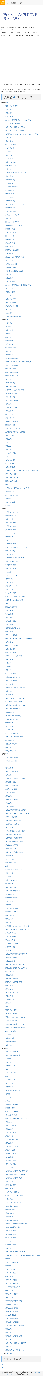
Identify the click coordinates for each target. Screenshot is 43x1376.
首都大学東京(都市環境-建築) (15, 558)
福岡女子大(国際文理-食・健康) (15, 596)
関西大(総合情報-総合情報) (14, 222)
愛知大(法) (9, 379)
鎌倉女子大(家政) (11, 1164)
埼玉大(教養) (10, 659)
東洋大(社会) (10, 642)
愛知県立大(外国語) (12, 1280)
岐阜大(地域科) (10, 940)
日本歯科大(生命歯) (12, 1104)
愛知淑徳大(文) (10, 491)
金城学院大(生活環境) (12, 1192)
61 (2, 29)
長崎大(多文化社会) (12, 1115)
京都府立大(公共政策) (12, 250)
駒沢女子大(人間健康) (12, 1294)
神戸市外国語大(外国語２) (14, 1301)
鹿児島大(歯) (10, 344)
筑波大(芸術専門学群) (12, 400)
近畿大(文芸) (10, 873)
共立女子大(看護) (11, 530)
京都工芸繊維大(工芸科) (13, 891)
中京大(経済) (10, 246)
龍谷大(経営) (10, 726)
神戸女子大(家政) (11, 453)
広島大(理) (9, 796)
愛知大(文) (9, 764)
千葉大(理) (9, 442)
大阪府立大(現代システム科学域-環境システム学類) (22, 470)
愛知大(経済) (10, 884)
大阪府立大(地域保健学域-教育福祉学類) (18, 362)
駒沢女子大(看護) (11, 1031)
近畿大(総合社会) (11, 516)
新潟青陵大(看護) (11, 1185)
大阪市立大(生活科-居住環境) (15, 390)
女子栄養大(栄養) (11, 863)
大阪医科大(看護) (11, 232)
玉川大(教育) (10, 152)
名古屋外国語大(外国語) (13, 628)
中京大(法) (9, 663)
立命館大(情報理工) (12, 187)
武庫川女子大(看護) (12, 761)
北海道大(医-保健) (11, 1020)
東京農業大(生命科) (12, 421)
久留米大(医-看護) (11, 789)
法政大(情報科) (10, 435)
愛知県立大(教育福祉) (12, 845)
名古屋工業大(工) (11, 579)
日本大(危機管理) (11, 1042)
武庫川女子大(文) (11, 369)
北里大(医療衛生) (11, 1210)
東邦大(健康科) (10, 859)
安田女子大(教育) (11, 544)
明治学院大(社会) (11, 166)
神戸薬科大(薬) (10, 740)
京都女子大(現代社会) (12, 155)
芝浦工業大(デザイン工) (13, 575)
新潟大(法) (9, 1003)
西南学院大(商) (10, 712)
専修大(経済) (10, 856)
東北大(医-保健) (10, 533)
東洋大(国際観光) (11, 302)
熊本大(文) (9, 603)
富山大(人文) (10, 1069)
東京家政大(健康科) (12, 1311)
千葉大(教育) (10, 1188)
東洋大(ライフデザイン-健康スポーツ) (17, 813)
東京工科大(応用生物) (12, 908)
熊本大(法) (9, 439)
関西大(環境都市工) (12, 607)
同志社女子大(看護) (12, 264)
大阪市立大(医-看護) (12, 719)
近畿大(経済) (10, 109)
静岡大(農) (9, 1332)
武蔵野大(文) (10, 950)
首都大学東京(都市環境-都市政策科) (17, 1224)
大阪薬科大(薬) (10, 180)
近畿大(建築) (10, 610)
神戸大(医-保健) (10, 281)
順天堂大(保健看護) (12, 817)
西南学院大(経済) (11, 568)
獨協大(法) (9, 1329)
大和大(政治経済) (11, 1132)
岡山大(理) (9, 1062)
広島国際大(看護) (11, 782)
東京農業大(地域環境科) (13, 1013)
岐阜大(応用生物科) (12, 645)
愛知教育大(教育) (11, 1213)
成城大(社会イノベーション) (14, 141)
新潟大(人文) (10, 989)
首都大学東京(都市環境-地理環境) (16, 810)
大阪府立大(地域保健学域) (14, 1178)
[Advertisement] (21, 60)
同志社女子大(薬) (11, 526)
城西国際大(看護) (11, 1160)
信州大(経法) (10, 1157)
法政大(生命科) (10, 243)
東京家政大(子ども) (12, 992)
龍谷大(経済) (10, 582)
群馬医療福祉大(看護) (12, 1322)
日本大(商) (9, 449)
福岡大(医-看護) (10, 502)
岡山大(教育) (10, 996)
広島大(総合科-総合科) (13, 215)
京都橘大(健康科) (11, 1108)
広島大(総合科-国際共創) (13, 123)
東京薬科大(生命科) (12, 586)
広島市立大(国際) (11, 1073)
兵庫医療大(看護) (11, 621)
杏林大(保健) (10, 768)
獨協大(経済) (10, 1129)
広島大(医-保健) (10, 792)
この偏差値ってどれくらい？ (18, 2)
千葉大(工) (9, 456)
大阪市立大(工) (10, 460)
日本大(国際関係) (11, 1125)
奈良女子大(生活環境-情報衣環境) (16, 1343)
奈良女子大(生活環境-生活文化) (15, 127)
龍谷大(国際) (10, 260)
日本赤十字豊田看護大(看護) (14, 737)
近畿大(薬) (9, 113)
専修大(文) (9, 905)
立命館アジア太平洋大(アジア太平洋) (17, 488)
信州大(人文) (10, 730)
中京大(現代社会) (11, 1199)
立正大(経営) (10, 1217)
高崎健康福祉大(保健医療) (14, 1336)
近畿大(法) (9, 670)
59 (7, 1048)
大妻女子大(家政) (11, 1269)
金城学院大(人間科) (12, 1283)
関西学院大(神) (10, 971)
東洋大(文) (9, 327)
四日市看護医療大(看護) (13, 1287)
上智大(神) (9, 572)
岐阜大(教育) (10, 1290)
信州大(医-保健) (10, 1080)
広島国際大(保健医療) (12, 1234)
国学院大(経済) (10, 292)
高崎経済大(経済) (11, 1153)
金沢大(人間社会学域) (12, 365)
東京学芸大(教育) (11, 418)
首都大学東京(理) (11, 887)
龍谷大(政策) (10, 684)
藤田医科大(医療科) (12, 978)
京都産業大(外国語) (12, 1206)
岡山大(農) (9, 775)
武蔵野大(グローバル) (12, 376)
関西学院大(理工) (11, 236)
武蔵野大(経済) (10, 1150)
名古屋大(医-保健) (11, 393)
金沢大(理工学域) (11, 652)
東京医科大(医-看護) (12, 106)
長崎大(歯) (9, 334)
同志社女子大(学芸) (12, 512)
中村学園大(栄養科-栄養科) (14, 702)
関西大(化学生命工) (12, 481)
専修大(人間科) (10, 288)
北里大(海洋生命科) (12, 1318)
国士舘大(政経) (10, 1346)
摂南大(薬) (9, 1259)
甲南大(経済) (10, 537)
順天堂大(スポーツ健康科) (14, 656)
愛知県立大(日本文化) (12, 943)
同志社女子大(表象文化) (13, 407)
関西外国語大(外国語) (12, 495)
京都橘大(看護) (10, 229)
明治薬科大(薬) (10, 239)
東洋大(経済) (10, 901)
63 (7, 102)
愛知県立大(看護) (11, 1238)
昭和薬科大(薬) (10, 190)
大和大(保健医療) (11, 1315)
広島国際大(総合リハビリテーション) (17, 926)
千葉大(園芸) (10, 554)
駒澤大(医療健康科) (12, 771)
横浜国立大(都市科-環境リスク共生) (17, 173)
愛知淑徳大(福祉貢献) (12, 306)
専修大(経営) (10, 1087)
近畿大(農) (9, 274)
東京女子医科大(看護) (12, 1262)
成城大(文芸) (10, 411)
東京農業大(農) (10, 383)
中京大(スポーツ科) (12, 912)
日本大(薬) (9, 691)
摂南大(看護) (10, 1276)
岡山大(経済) (10, 278)
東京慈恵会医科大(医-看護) (14, 225)
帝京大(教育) (10, 1297)
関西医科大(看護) (11, 674)
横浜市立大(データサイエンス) (15, 778)
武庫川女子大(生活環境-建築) (15, 1325)
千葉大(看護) (10, 341)
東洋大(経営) (10, 695)
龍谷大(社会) (10, 1339)
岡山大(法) (9, 137)
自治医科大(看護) (11, 386)
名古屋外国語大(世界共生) (14, 358)
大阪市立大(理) (10, 947)
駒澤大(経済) (10, 919)
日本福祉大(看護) (11, 1231)
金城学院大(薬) (10, 894)
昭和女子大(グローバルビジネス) (16, 870)
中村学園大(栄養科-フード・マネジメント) (19, 1118)
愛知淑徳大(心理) (11, 348)
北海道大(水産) (10, 551)
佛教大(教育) (10, 176)
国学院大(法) (10, 159)
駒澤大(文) (9, 484)
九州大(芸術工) (10, 197)
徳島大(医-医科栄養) (12, 1111)
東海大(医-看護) (10, 467)
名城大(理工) (10, 1035)
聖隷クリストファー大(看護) (14, 1195)
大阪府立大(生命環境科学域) (14, 600)
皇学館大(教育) (10, 1038)
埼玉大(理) (9, 1248)
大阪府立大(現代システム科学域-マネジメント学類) (22, 134)
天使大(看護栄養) (11, 936)
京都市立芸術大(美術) (12, 799)
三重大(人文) (10, 540)
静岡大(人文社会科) (12, 785)
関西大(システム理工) (12, 414)
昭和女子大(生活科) (12, 474)
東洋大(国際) (10, 355)
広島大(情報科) (10, 1167)
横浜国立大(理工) (11, 194)
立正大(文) (9, 1059)
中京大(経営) (10, 169)
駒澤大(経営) (10, 614)
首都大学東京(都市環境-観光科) (15, 964)
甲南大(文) (9, 446)
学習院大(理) (10, 253)
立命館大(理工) (10, 183)
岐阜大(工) (9, 1076)
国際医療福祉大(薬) (12, 757)
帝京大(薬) (9, 1045)
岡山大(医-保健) (10, 961)
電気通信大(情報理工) (12, 957)
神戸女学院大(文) (11, 1245)
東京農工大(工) (10, 649)
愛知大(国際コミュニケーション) (16, 204)
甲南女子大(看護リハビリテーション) (17, 547)
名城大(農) (9, 337)
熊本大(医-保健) (10, 1066)
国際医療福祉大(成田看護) (14, 834)
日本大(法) (9, 218)
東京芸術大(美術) (11, 849)
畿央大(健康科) (10, 1006)
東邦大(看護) (10, 827)
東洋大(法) (9, 617)
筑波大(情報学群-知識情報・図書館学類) (18, 285)
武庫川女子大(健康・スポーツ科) (16, 705)
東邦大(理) (9, 1241)
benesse (9, 1353)
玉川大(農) (9, 877)
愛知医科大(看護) (11, 145)
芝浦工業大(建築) (11, 211)
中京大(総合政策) (11, 463)
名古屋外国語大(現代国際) (14, 316)
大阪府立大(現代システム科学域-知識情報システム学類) (23, 1255)
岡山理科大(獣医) (11, 267)
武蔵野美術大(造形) (12, 1146)
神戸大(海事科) (10, 806)
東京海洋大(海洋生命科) (13, 709)
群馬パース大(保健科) (12, 1052)
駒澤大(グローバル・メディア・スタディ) (19, 638)
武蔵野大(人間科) (11, 999)
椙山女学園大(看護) (12, 898)
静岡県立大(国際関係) (12, 1220)
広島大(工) (9, 1101)
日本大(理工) (10, 975)
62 (7, 320)
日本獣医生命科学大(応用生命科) (16, 1252)
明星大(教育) (10, 116)
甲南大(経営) (10, 747)
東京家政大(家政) (11, 523)
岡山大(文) (9, 499)
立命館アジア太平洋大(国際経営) (16, 432)
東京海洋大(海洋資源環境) (14, 677)
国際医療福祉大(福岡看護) (14, 820)
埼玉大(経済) (10, 723)
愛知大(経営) (10, 1097)
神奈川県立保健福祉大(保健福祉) (16, 1174)
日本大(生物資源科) (12, 744)
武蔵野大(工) (10, 666)
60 (7, 754)
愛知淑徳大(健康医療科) (13, 1090)
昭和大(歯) (9, 506)
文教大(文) (9, 1266)
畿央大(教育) (10, 985)
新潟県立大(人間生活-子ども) (15, 1024)
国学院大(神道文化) (12, 1139)
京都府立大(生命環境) (12, 824)
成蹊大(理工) (10, 1122)
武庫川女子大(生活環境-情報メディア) (17, 1350)
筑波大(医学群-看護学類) (13, 716)
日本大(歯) (9, 922)
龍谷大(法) (9, 404)
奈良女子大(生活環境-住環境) (15, 130)
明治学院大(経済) (11, 208)
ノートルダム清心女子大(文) (14, 1203)
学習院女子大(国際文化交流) (14, 271)
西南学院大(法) (10, 323)
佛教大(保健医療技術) (12, 561)
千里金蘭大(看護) (11, 1273)
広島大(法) (9, 295)
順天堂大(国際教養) (12, 635)
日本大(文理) (10, 519)
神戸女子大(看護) (11, 565)
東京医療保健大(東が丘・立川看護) (17, 968)
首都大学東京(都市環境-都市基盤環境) (17, 929)
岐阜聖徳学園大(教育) (12, 372)
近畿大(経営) (10, 624)
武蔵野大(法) (10, 1136)
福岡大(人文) (10, 1181)
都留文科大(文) (10, 915)
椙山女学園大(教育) (12, 751)
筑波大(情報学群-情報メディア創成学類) (18, 120)
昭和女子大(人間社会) (12, 733)
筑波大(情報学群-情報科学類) (15, 257)
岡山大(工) (9, 1094)
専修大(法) (9, 803)
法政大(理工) (10, 351)
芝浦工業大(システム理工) (14, 428)
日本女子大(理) (10, 201)
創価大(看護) (10, 1083)
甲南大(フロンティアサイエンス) (16, 1017)
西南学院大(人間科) (12, 1010)
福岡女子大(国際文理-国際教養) (15, 688)
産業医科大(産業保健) (12, 681)
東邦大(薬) (9, 309)
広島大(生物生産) (11, 933)
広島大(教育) (10, 589)
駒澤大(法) (9, 866)
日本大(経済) (10, 330)
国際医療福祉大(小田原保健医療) (16, 852)
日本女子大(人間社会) (12, 162)
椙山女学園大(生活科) (12, 477)
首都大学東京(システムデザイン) (16, 698)
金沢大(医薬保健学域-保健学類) (15, 831)
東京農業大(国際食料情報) (14, 982)
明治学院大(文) (10, 148)
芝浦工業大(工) (10, 425)
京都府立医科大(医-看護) (13, 1227)
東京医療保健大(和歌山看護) (14, 841)
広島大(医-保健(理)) (12, 1308)
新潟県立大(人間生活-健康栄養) (15, 1028)
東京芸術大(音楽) (11, 299)
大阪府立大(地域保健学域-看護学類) (17, 1171)
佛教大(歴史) (10, 631)
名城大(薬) (9, 313)
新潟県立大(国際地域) (12, 1304)
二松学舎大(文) (10, 397)
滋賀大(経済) (10, 1143)
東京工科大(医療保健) (12, 880)
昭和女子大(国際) (11, 593)
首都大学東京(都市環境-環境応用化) (17, 954)
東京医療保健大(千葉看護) (14, 838)
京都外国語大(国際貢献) (13, 1055)
